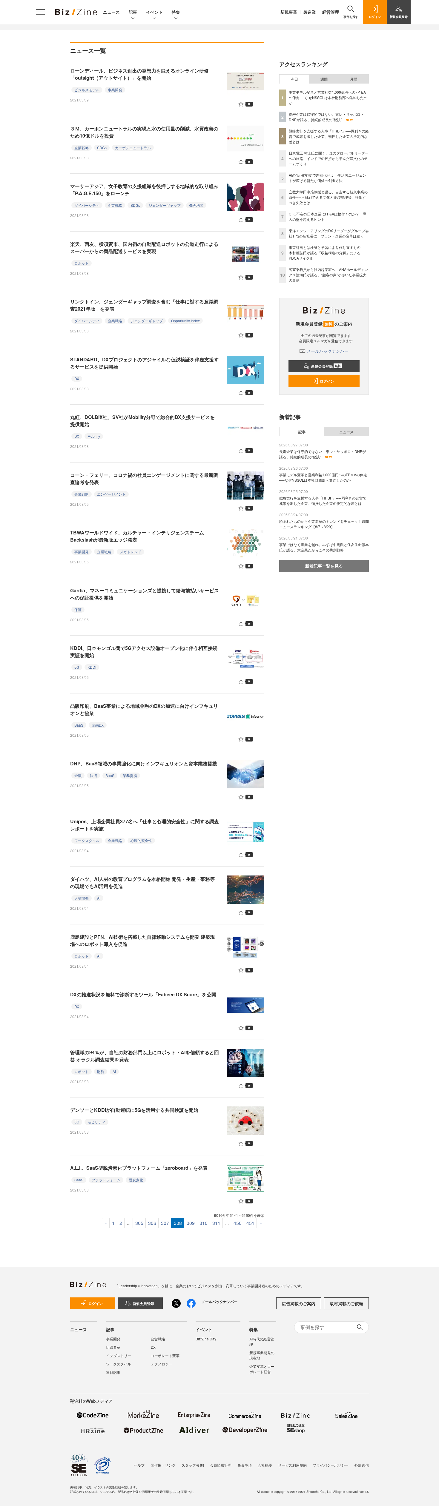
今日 (294, 79)
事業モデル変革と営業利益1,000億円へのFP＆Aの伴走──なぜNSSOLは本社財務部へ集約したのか (328, 97)
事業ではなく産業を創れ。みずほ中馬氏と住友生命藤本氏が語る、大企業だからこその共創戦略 (324, 547)
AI (98, 898)
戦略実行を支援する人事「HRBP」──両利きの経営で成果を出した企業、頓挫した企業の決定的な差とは (329, 136)
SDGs (102, 147)
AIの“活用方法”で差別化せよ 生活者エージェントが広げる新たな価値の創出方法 (327, 177)
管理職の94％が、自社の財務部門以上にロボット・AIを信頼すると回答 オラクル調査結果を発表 (144, 1056)
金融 (78, 775)
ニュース (111, 12)
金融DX (98, 724)
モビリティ (96, 1121)
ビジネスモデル (86, 89)
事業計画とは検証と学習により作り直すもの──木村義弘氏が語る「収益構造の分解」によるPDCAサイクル (327, 252)
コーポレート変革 (165, 1355)
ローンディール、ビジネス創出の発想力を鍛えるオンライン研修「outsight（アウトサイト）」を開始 (139, 74)
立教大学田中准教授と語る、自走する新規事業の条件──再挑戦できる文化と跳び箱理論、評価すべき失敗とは (328, 197)
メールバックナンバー (328, 351)
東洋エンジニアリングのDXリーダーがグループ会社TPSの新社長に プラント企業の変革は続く (329, 233)
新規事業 (288, 12)
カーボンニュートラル (133, 147)
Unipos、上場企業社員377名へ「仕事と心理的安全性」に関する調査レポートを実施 (144, 825)
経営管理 (330, 12)
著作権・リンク (163, 1465)
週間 (324, 79)
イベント (154, 12)
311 (216, 1223)
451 (250, 1223)
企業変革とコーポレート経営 (261, 1369)
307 (165, 1223)
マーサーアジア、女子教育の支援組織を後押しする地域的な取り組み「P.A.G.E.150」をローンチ (144, 190)
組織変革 (113, 1347)
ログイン (327, 381)
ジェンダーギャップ (164, 205)
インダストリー (118, 1355)
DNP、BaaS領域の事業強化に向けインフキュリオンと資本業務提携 (143, 763)
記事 (133, 12)
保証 (78, 609)
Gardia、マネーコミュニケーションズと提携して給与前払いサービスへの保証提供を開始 (144, 594)
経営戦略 (158, 1338)
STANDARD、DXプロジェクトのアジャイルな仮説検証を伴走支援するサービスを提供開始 (144, 363)
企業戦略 (81, 147)
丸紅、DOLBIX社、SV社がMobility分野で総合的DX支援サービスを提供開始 (142, 421)
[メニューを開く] (40, 12)
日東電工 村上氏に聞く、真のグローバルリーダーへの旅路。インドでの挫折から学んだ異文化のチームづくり (329, 158)
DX (76, 378)
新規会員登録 (326, 366)
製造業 (309, 12)
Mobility (94, 436)
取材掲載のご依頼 (346, 1303)
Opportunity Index (185, 320)
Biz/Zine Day (206, 1338)
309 (191, 1223)
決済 (93, 775)
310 (203, 1223)
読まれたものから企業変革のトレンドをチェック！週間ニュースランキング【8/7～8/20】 (324, 524)
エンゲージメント (111, 494)
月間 (353, 79)
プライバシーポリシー (331, 1465)
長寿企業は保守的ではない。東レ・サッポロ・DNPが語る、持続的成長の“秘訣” (326, 117)
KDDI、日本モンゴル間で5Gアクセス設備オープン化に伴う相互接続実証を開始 (143, 652)
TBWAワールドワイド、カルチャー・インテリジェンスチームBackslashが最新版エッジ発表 (137, 536)
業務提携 (130, 775)
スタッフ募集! (193, 1465)
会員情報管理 (220, 1465)
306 (152, 1223)
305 (139, 1223)
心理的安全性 (141, 840)
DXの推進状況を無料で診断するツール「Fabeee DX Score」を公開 (143, 994)
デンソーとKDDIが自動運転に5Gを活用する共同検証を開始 (134, 1109)
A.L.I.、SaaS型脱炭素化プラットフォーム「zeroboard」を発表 (139, 1167)
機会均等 (196, 205)
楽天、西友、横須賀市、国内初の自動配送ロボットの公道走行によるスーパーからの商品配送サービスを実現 (144, 248)
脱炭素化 (136, 1179)
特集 (176, 12)
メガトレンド (130, 551)
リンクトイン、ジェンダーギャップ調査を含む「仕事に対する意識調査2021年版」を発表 (144, 305)
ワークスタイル (86, 840)
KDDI (92, 667)
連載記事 (113, 1372)
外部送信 (361, 1465)
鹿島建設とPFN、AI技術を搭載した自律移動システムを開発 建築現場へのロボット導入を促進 (142, 940)
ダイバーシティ (86, 205)
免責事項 (244, 1465)
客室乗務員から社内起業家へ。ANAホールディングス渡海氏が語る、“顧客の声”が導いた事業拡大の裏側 (328, 275)
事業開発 (115, 89)
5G (76, 667)
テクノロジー (161, 1363)
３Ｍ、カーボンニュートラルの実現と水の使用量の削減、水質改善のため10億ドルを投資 (144, 132)
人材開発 (81, 898)
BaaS (78, 724)
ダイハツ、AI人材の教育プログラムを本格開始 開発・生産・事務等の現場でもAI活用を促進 (142, 882)
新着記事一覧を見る (324, 566)
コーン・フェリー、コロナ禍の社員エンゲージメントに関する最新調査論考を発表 (144, 478)
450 (238, 1223)
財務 (100, 1071)
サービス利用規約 (292, 1465)
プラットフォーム (106, 1179)
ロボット (81, 263)
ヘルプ (139, 1465)
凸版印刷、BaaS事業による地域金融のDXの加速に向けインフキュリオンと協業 (144, 709)
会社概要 (265, 1465)
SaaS (78, 1179)
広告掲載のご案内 (298, 1303)
